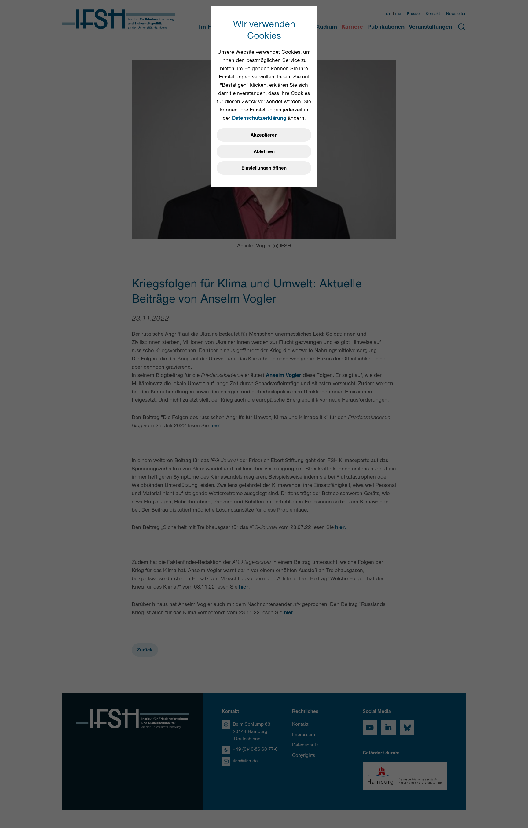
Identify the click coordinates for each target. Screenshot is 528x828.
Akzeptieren (264, 135)
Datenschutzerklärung (259, 118)
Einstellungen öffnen (264, 168)
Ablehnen (264, 151)
